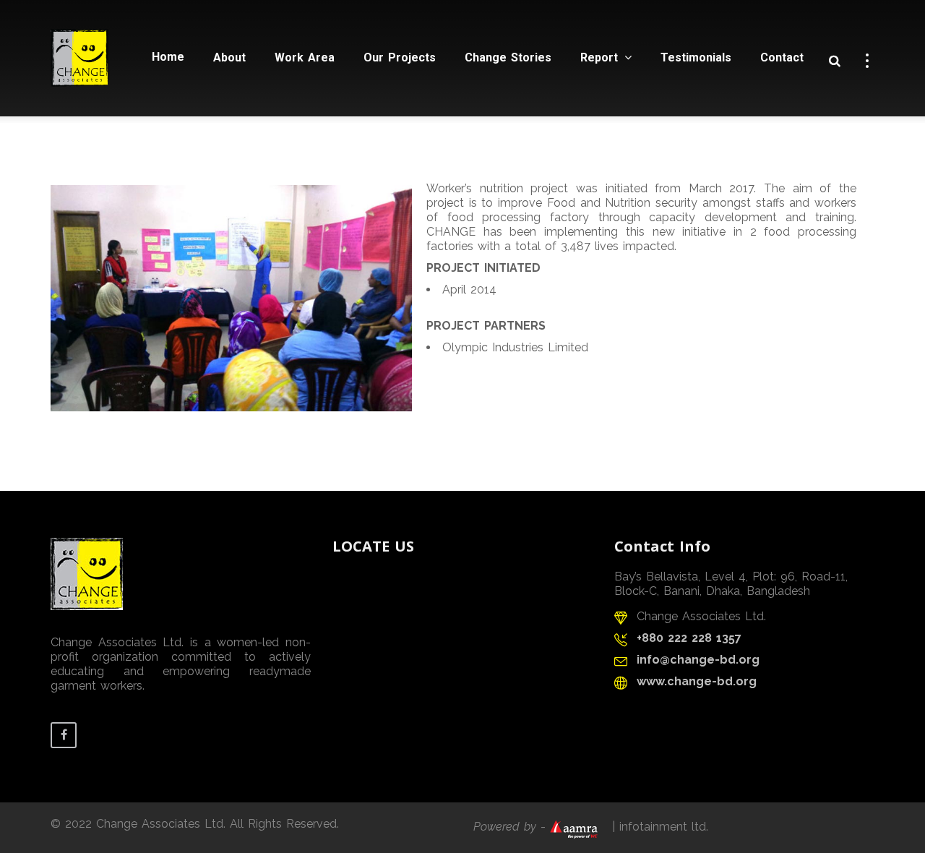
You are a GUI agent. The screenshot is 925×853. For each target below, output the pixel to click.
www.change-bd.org (697, 681)
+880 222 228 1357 (689, 638)
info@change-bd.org (698, 659)
